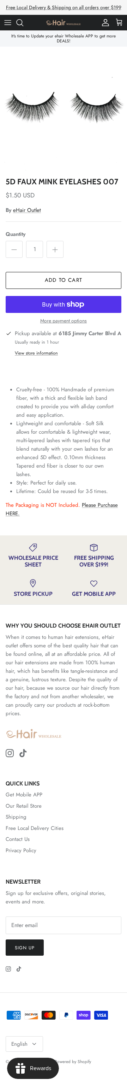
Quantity (15, 234)
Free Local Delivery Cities (35, 828)
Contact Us (18, 839)
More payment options (63, 321)
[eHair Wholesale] (63, 22)
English (19, 1044)
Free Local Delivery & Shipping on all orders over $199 (63, 7)
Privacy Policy (21, 850)
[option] (63, 110)
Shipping (16, 817)
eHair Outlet (27, 210)
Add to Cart (63, 280)
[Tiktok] (23, 753)
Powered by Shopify (73, 1061)
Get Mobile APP (24, 795)
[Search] (23, 22)
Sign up (25, 947)
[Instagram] (10, 753)
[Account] (103, 22)
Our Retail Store (24, 806)
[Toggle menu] (8, 22)
